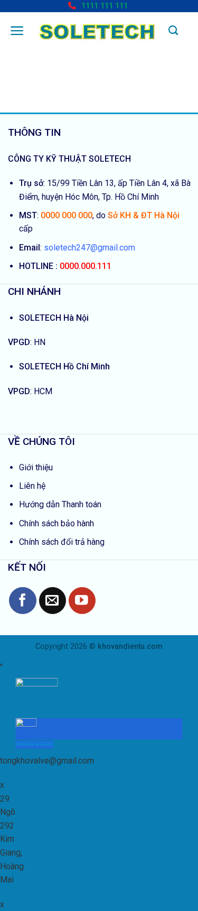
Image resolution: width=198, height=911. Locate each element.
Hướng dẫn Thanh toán (60, 504)
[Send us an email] (52, 600)
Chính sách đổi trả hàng (62, 542)
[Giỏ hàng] (188, 28)
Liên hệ (32, 486)
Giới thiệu (36, 467)
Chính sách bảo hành (56, 523)
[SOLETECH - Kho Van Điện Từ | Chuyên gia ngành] (96, 30)
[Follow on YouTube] (82, 600)
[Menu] (17, 30)
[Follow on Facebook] (22, 600)
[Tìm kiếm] (173, 31)
